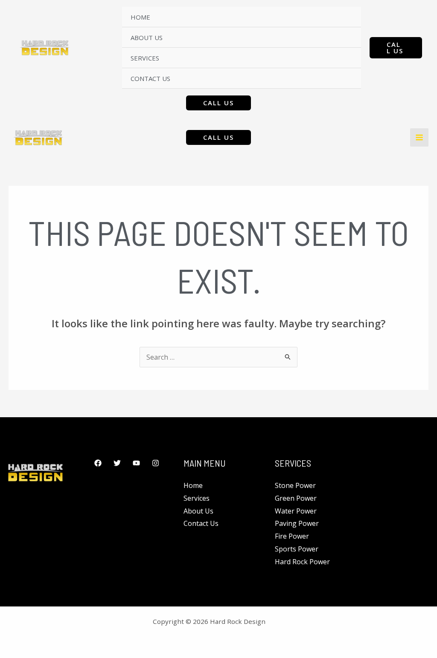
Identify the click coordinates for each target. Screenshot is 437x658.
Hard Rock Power (302, 561)
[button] (396, 47)
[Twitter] (117, 463)
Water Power (296, 511)
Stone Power (295, 485)
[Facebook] (98, 463)
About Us (147, 37)
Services (145, 58)
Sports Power (296, 549)
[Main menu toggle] (419, 137)
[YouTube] (136, 463)
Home (140, 17)
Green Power (296, 498)
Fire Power (292, 536)
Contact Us (150, 78)
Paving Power (297, 523)
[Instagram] (155, 463)
